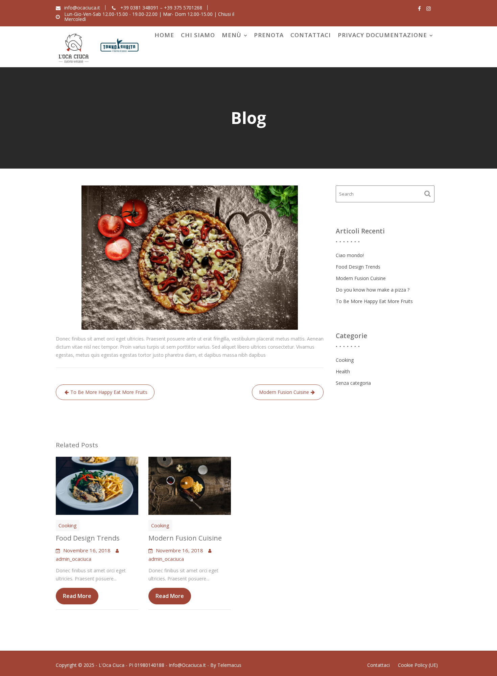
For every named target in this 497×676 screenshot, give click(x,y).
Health (343, 371)
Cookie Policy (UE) (418, 665)
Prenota (269, 35)
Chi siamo (198, 35)
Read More (77, 596)
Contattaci (310, 35)
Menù (231, 35)
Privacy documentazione (382, 35)
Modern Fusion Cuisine (284, 392)
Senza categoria (353, 383)
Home (164, 35)
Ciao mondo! (350, 255)
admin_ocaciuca (73, 558)
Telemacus (229, 665)
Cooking (67, 525)
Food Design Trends (88, 538)
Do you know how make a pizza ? (372, 289)
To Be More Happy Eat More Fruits (108, 392)
